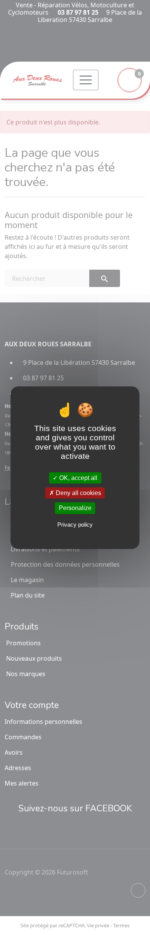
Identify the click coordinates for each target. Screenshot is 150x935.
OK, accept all (77, 478)
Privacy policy (75, 524)
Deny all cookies (77, 493)
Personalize (75, 508)
